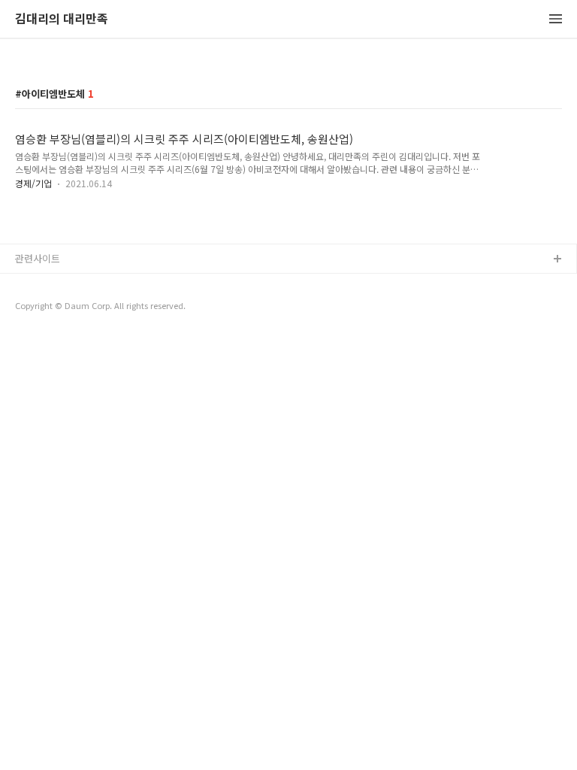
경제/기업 (33, 183)
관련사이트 (37, 258)
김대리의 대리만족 (61, 19)
